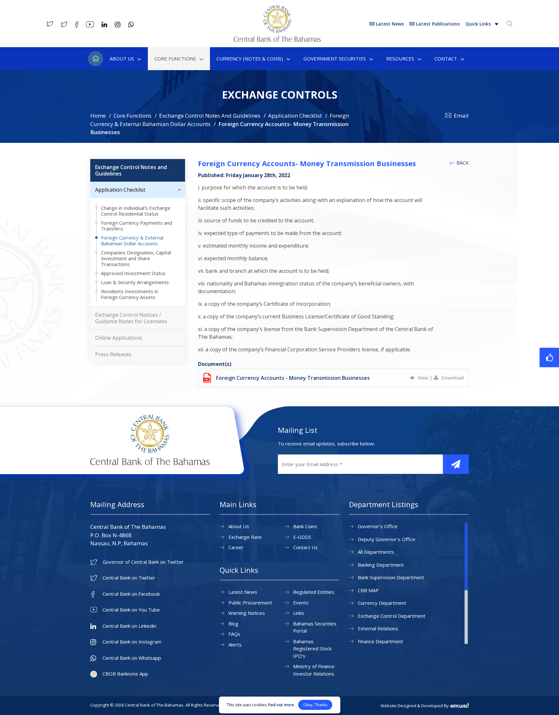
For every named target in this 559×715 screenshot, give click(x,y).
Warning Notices (246, 613)
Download (452, 377)
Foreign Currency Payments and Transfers (136, 225)
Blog (233, 623)
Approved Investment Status (133, 273)
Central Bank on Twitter (129, 578)
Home (95, 58)
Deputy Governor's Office (386, 539)
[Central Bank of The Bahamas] (277, 40)
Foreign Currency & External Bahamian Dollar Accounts (132, 240)
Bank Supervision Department (391, 577)
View (423, 377)
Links (298, 613)
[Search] (509, 24)
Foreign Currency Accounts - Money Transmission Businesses (293, 377)
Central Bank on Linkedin (129, 626)
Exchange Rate (245, 537)
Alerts (235, 644)
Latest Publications (437, 24)
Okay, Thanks (315, 705)
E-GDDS (302, 537)
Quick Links (479, 24)
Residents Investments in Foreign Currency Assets (129, 294)
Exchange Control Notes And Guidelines (209, 115)
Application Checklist (295, 115)
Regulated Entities (313, 592)
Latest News (389, 24)
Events (301, 602)
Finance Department (380, 641)
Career (236, 547)
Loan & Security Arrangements (135, 282)
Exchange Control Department (391, 616)
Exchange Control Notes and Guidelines (131, 170)
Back (462, 162)
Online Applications (118, 337)
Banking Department (381, 564)
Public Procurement (250, 602)
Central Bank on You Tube (131, 610)
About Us (122, 58)
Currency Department (382, 603)
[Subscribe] (456, 464)
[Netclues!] (460, 705)
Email (461, 115)
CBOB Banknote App (125, 674)
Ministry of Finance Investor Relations (313, 670)
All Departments (376, 552)
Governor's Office (378, 526)
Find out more (281, 705)
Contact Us (305, 547)
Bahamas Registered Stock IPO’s (312, 648)
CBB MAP (368, 590)
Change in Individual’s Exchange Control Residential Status (135, 211)
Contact (445, 58)
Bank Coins (305, 526)
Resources (400, 58)
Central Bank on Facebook (131, 594)
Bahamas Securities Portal (314, 627)
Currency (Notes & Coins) (249, 58)
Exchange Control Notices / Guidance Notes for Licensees (131, 318)
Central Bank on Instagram (132, 642)
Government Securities (334, 58)
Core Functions (175, 58)
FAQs (234, 634)
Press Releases (113, 354)
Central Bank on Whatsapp (132, 658)
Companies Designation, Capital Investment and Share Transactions (136, 258)
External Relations (378, 628)
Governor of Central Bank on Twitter (143, 562)
